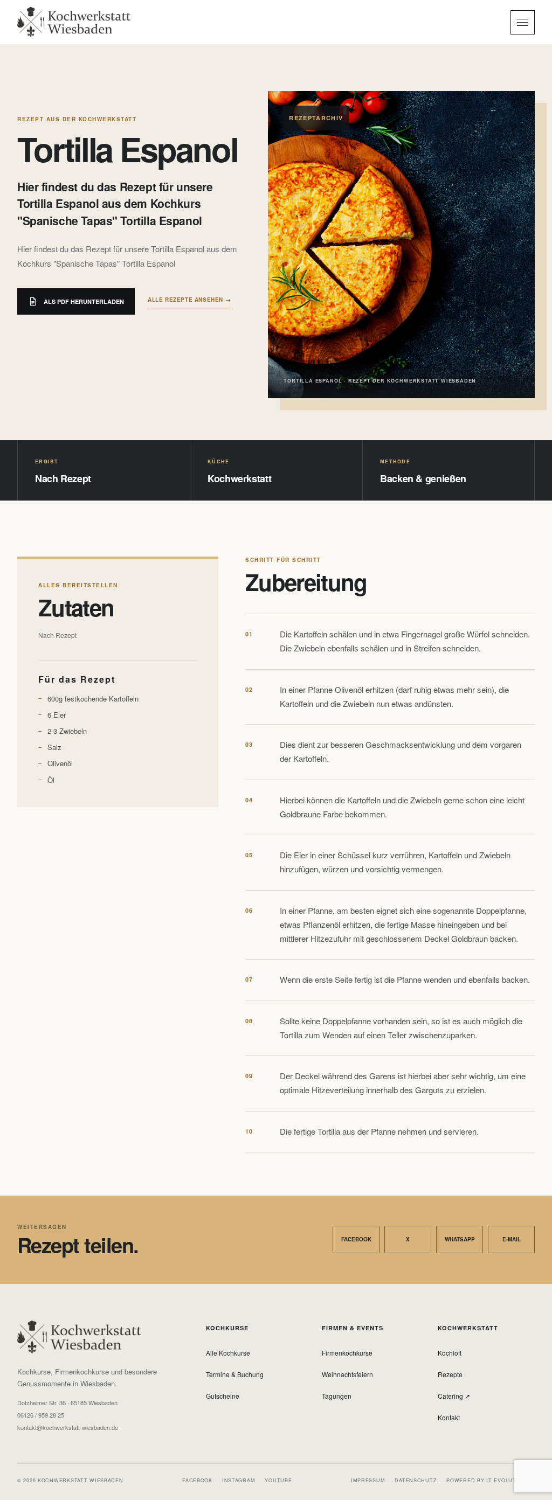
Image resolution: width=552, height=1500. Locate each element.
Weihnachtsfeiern (347, 1374)
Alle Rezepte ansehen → (189, 299)
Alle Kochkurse (228, 1352)
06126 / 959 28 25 (40, 1415)
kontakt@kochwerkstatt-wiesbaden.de (67, 1427)
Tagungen (336, 1395)
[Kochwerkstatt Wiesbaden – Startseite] (73, 22)
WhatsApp (460, 1239)
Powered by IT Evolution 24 (490, 1480)
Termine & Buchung (235, 1374)
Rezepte (450, 1374)
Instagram (238, 1480)
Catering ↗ (454, 1395)
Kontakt (449, 1417)
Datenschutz (416, 1480)
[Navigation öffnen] (522, 22)
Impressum (368, 1480)
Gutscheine (222, 1395)
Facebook (356, 1239)
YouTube (278, 1480)
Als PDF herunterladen (84, 301)
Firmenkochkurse (347, 1352)
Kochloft (449, 1352)
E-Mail (511, 1239)
